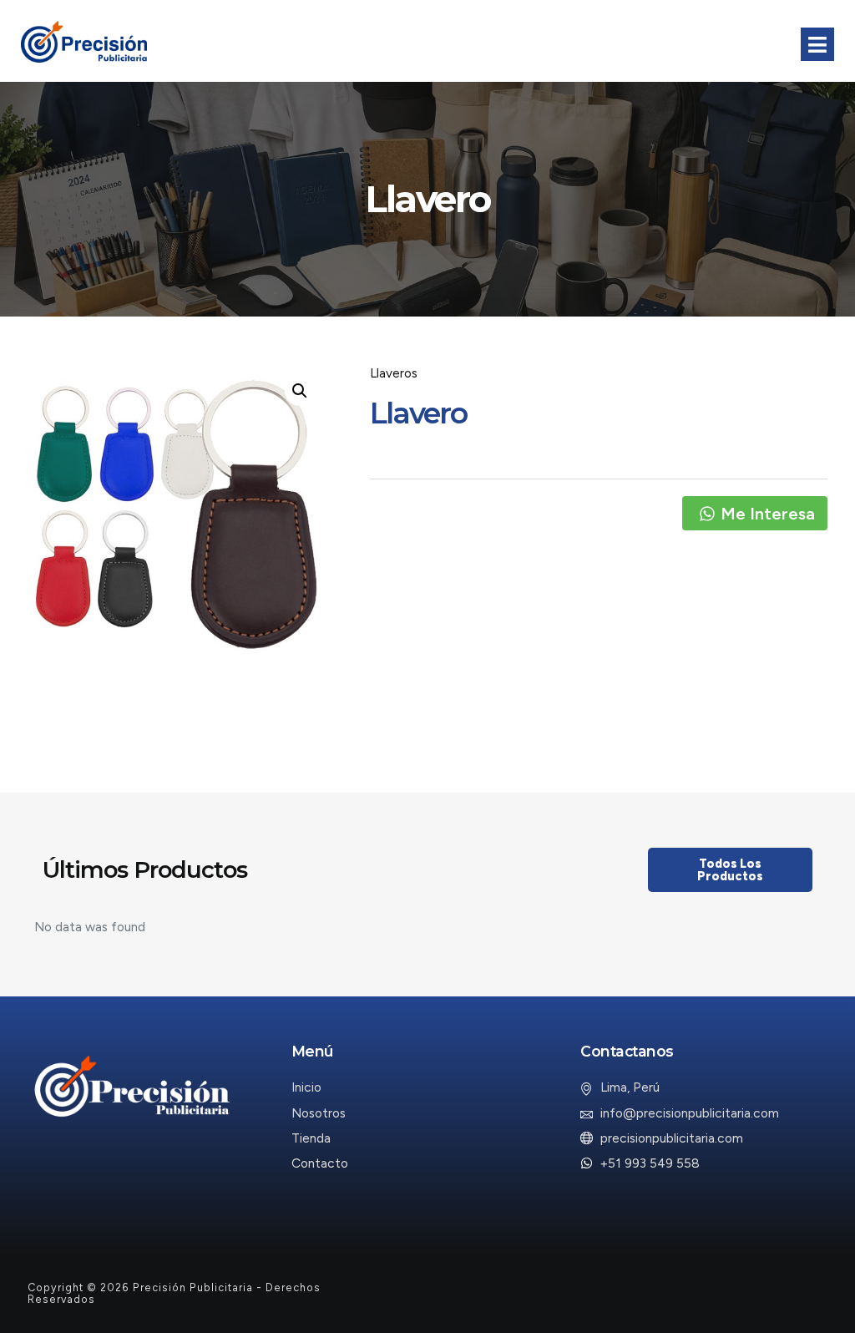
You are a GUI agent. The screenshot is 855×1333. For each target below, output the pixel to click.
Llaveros (393, 373)
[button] (300, 391)
